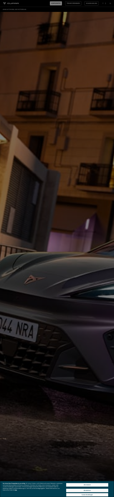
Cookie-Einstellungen (87, 494)
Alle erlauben (87, 484)
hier (16, 490)
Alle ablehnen (87, 490)
